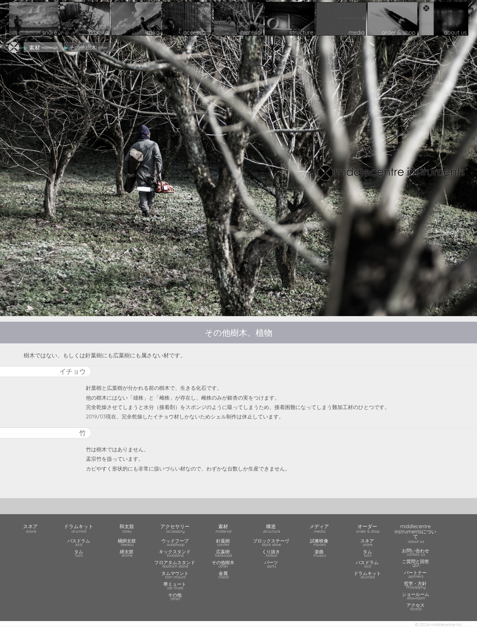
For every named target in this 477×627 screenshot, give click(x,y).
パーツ (271, 564)
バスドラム (78, 542)
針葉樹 (223, 542)
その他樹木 (223, 564)
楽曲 (319, 553)
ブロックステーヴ (271, 542)
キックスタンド (175, 553)
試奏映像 (319, 542)
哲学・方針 (415, 585)
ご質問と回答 (415, 563)
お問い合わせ (415, 552)
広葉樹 (223, 553)
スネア (367, 542)
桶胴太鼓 (127, 542)
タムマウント (175, 574)
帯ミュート (174, 585)
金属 (223, 574)
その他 (175, 596)
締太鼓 (126, 553)
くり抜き (271, 553)
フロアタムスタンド (174, 564)
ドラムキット (367, 574)
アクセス (415, 606)
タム (78, 553)
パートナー (415, 574)
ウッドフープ (175, 542)
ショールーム (415, 595)
